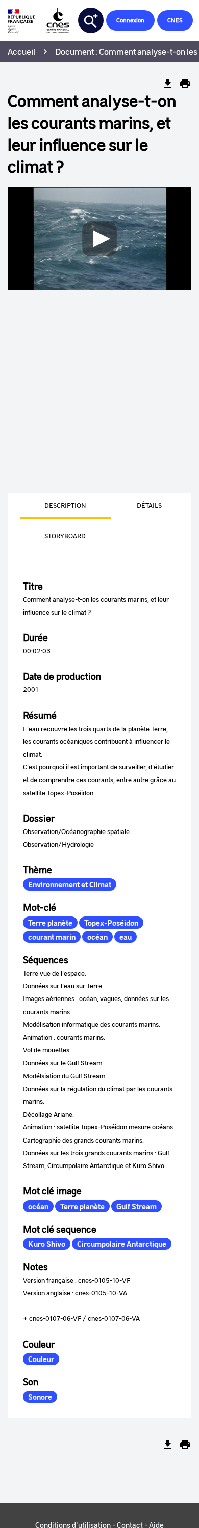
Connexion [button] (130, 20)
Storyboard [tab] (65, 535)
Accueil (21, 51)
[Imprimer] (185, 83)
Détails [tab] (149, 505)
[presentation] (53, 506)
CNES (175, 20)
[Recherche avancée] (91, 20)
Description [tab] (65, 505)
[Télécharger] (168, 83)
